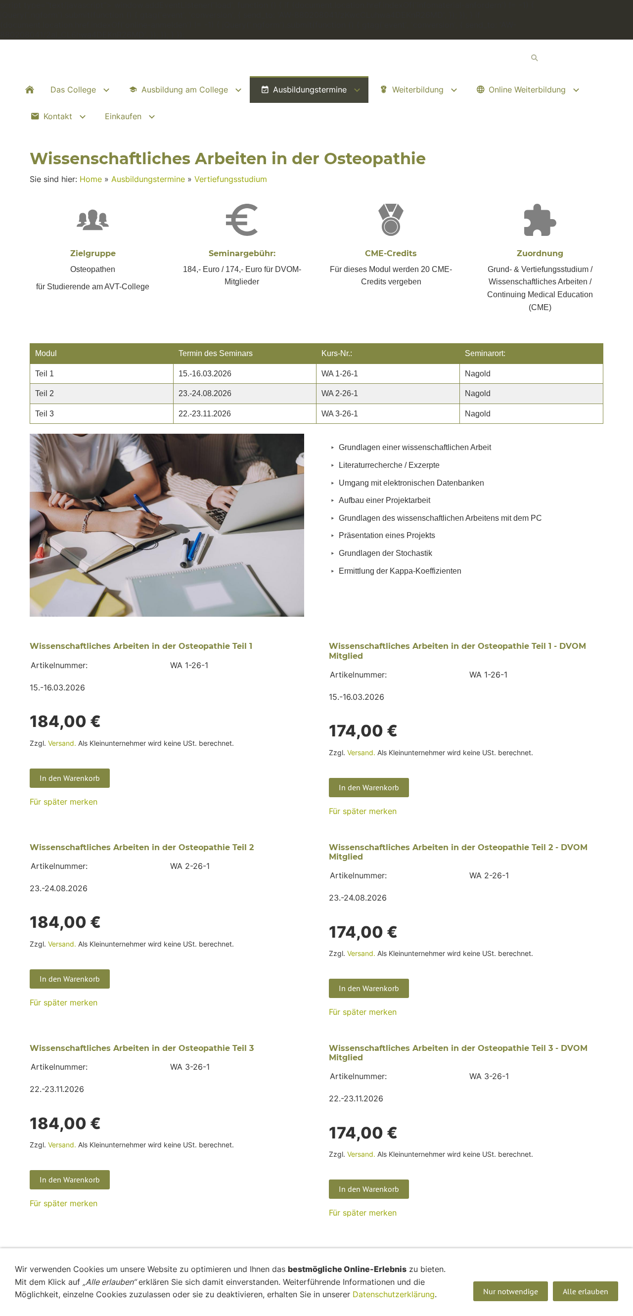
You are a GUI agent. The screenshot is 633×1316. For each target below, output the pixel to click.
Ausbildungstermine (148, 179)
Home (91, 179)
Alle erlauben (585, 1291)
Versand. (62, 743)
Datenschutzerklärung (394, 1294)
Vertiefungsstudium (230, 179)
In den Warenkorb (70, 778)
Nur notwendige (510, 1291)
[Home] (30, 89)
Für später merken (63, 802)
